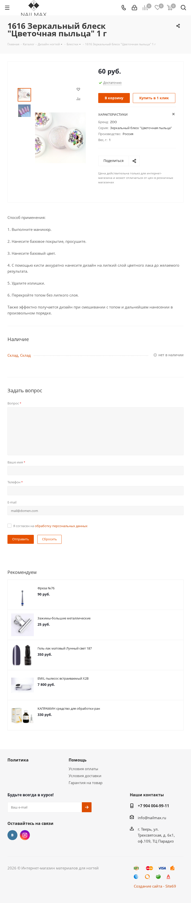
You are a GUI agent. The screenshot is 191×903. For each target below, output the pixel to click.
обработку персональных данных (61, 526)
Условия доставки (85, 775)
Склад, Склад (19, 355)
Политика (18, 760)
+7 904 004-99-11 (153, 805)
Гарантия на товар (85, 782)
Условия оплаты (83, 768)
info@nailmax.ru (152, 817)
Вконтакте (12, 835)
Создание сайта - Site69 (155, 886)
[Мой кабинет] (134, 7)
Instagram (25, 835)
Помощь (78, 760)
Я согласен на (50, 526)
